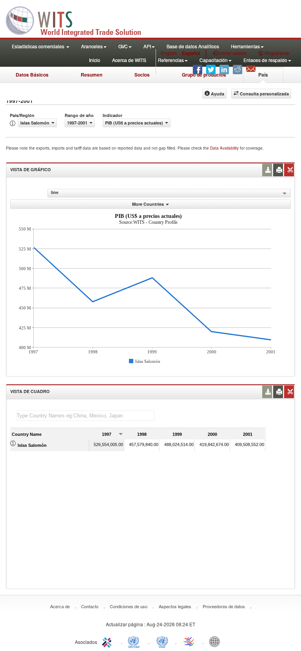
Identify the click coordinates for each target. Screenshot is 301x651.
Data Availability (225, 148)
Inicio (94, 60)
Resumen (91, 74)
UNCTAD (135, 641)
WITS (78, 19)
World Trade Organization (189, 641)
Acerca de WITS (129, 60)
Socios (142, 74)
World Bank (216, 641)
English (169, 52)
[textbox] (85, 415)
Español (191, 53)
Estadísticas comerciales (38, 46)
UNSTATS (162, 641)
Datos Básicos (32, 74)
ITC (108, 641)
